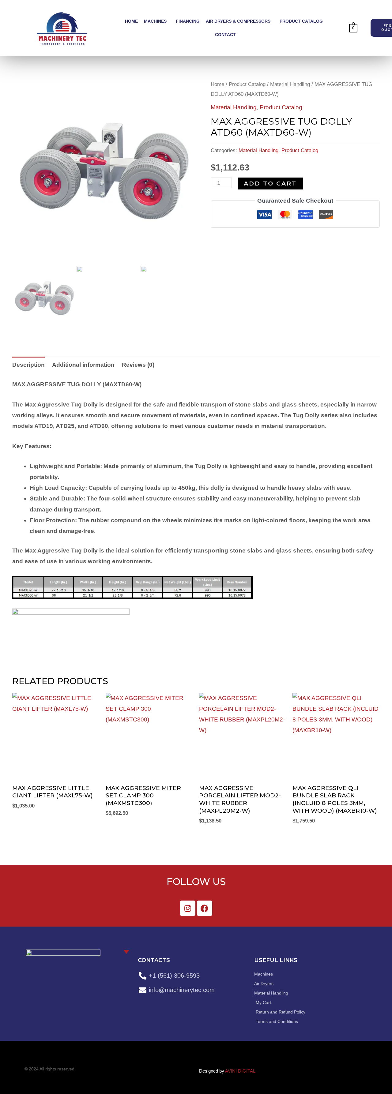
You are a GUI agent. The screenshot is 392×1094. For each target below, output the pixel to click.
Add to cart (270, 183)
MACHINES (155, 21)
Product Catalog (247, 84)
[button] (157, 21)
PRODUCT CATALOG (301, 21)
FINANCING (188, 21)
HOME (131, 21)
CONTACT (225, 34)
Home (217, 84)
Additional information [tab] (83, 365)
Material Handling (290, 84)
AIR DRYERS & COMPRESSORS (238, 21)
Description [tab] (28, 365)
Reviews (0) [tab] (138, 365)
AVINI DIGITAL (240, 1070)
